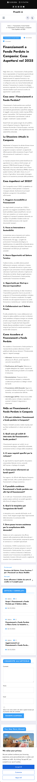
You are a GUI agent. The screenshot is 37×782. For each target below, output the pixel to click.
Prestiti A (18, 12)
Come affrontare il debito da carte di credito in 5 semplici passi (17, 581)
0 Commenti (8, 41)
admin (10, 599)
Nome (4, 686)
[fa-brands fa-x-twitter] (16, 7)
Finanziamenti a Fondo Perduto (12, 38)
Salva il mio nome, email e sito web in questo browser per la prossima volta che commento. (18, 711)
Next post (7, 576)
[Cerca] (28, 17)
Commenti (5, 666)
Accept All (18, 767)
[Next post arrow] (32, 580)
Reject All (19, 778)
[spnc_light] (32, 18)
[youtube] (24, 7)
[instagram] (21, 7)
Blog (6, 735)
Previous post (8, 567)
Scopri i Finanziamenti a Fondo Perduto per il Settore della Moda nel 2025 (17, 602)
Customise (18, 772)
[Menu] (3, 18)
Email (4, 697)
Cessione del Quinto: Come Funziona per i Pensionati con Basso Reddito (17, 571)
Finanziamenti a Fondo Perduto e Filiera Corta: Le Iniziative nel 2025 (17, 623)
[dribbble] (18, 7)
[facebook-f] (13, 7)
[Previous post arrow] (32, 570)
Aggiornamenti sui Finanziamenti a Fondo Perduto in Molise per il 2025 (17, 644)
